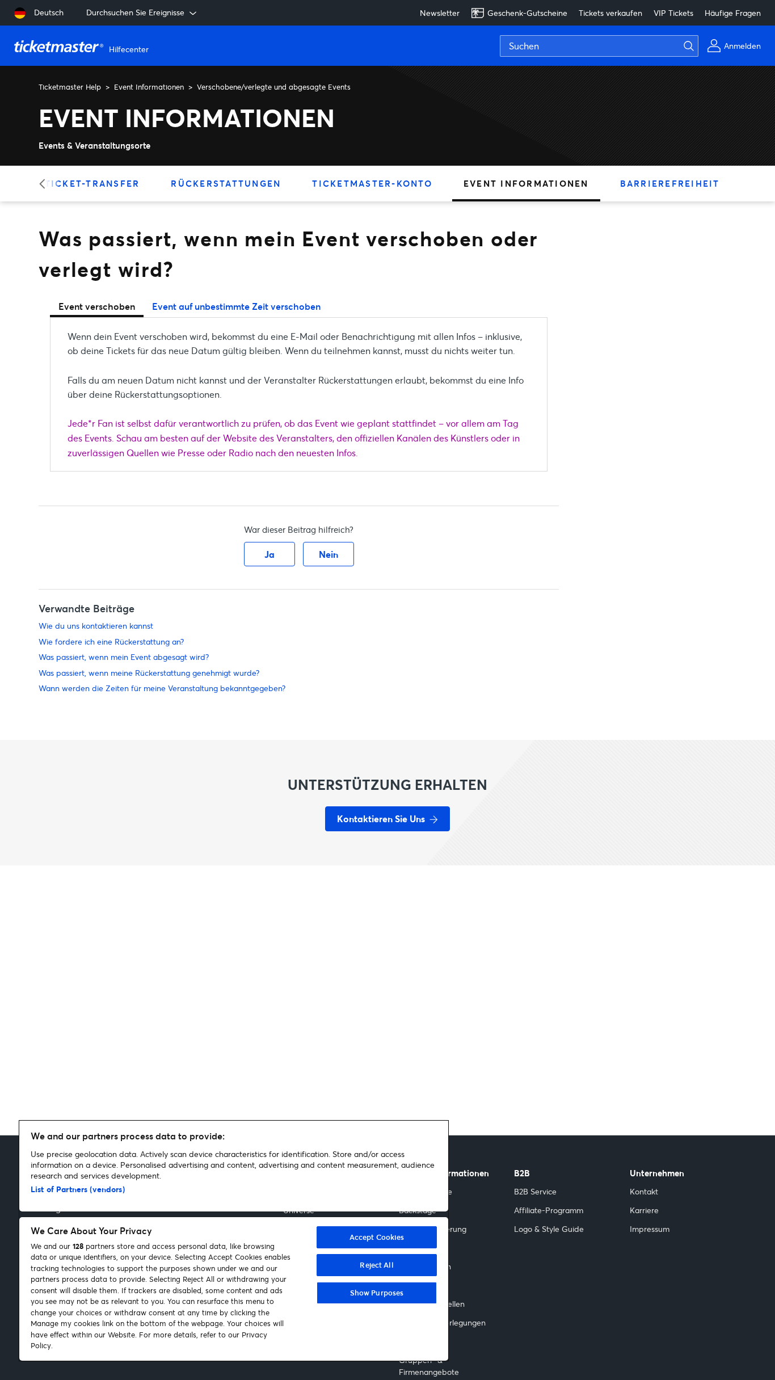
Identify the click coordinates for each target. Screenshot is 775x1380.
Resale (411, 1285)
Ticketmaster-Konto (372, 183)
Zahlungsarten (425, 1266)
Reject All (376, 1265)
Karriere (644, 1210)
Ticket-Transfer (92, 183)
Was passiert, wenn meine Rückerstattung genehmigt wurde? (149, 672)
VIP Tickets (673, 12)
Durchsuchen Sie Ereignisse (135, 12)
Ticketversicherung (432, 1228)
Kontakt (644, 1191)
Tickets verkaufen (610, 12)
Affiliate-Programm (548, 1210)
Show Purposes (377, 1293)
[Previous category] (45, 183)
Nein (328, 554)
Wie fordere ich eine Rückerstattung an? (111, 641)
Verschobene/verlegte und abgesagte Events (274, 87)
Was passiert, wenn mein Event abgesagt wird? (124, 656)
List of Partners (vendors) (78, 1189)
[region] (233, 1241)
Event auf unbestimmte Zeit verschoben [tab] (236, 306)
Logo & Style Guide (549, 1228)
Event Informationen (149, 87)
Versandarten (423, 1247)
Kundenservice (425, 1191)
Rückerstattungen (226, 183)
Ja (269, 554)
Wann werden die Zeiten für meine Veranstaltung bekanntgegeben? (162, 688)
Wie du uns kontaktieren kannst (96, 625)
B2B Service (535, 1191)
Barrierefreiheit (670, 183)
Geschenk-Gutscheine (527, 12)
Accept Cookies (377, 1237)
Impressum (649, 1228)
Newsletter (440, 12)
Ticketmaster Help (70, 87)
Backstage (417, 1210)
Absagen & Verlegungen (442, 1322)
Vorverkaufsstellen (432, 1303)
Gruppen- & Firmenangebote (429, 1365)
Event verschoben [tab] (96, 306)
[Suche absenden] (695, 46)
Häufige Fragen (733, 12)
